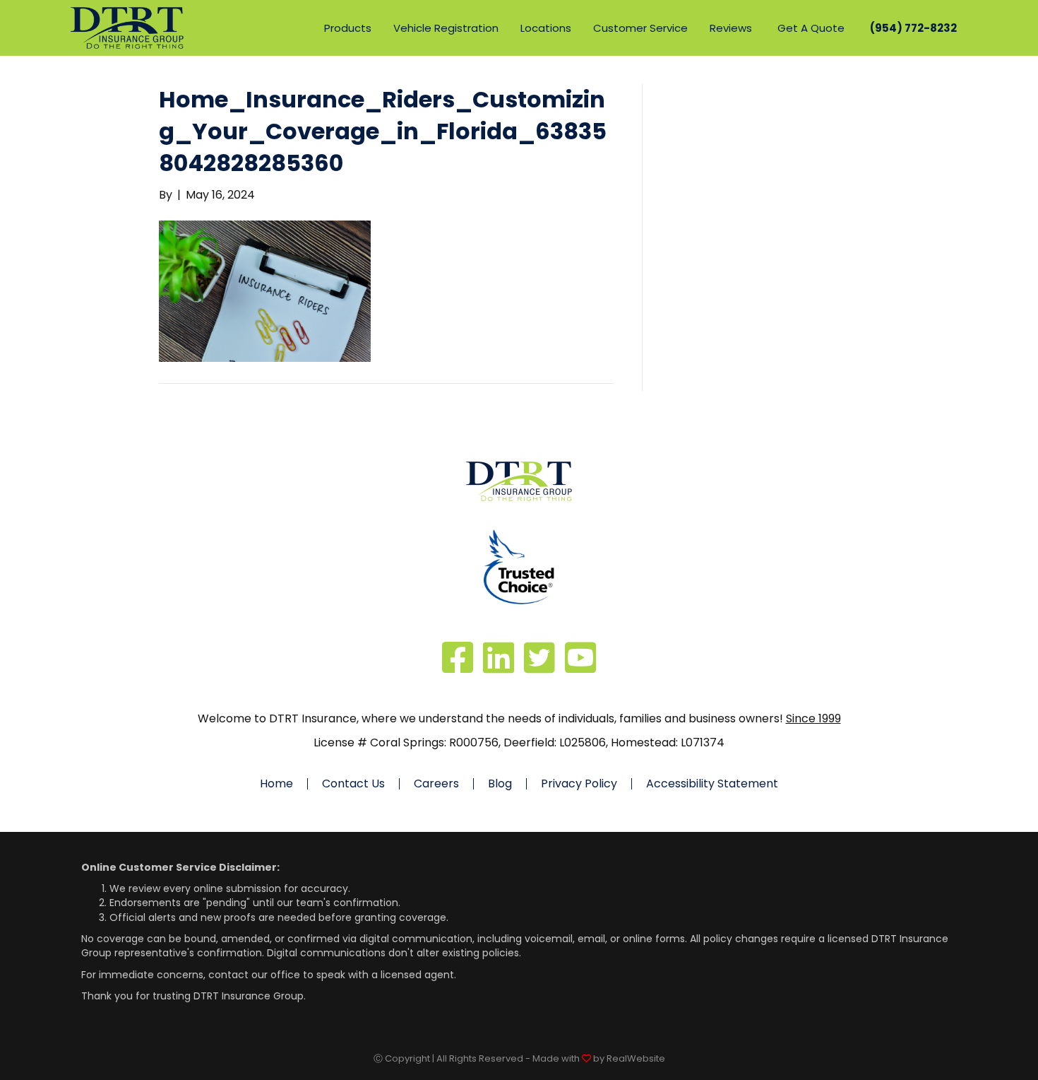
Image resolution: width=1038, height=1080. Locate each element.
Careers (436, 784)
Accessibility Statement (712, 784)
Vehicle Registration (446, 27)
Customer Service (640, 27)
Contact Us (353, 784)
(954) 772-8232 (913, 27)
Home (276, 784)
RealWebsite (636, 1058)
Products (347, 27)
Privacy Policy (579, 784)
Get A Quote (811, 27)
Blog (500, 784)
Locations (545, 27)
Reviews (731, 27)
